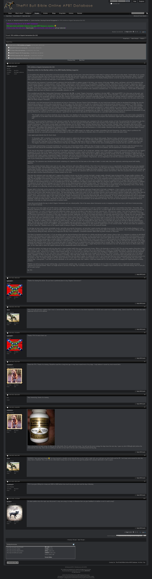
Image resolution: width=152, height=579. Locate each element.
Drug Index (62, 13)
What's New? (19, 13)
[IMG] (46, 551)
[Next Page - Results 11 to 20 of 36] (140, 32)
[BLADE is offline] (14, 513)
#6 (144, 394)
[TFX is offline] (13, 318)
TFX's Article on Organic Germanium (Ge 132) (24, 35)
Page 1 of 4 (129, 31)
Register (141, 1)
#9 (144, 481)
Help (134, 1)
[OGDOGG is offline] (14, 376)
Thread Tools (126, 38)
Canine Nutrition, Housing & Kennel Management (44, 20)
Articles (45, 13)
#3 (144, 306)
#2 (144, 277)
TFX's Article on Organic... (24, 45)
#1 (144, 63)
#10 (144, 498)
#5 (144, 361)
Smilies (47, 549)
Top (144, 535)
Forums (37, 13)
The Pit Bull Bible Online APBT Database (126, 562)
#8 (144, 455)
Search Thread (134, 38)
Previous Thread (72, 539)
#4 (144, 332)
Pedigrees (28, 13)
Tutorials (79, 13)
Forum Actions (16, 16)
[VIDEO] (47, 552)
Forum (9, 20)
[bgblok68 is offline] (14, 290)
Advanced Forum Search (140, 16)
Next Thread (81, 539)
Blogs (54, 13)
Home (10, 13)
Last (143, 32)
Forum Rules (48, 557)
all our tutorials (60, 28)
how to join (30, 28)
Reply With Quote (141, 274)
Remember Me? (116, 3)
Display (142, 38)
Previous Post (71, 60)
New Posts (9, 16)
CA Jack (82, 569)
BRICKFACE (87, 570)
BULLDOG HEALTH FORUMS (21, 20)
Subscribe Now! (26, 16)
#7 (144, 407)
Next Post (81, 60)
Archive (140, 562)
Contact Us (112, 562)
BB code (47, 547)
